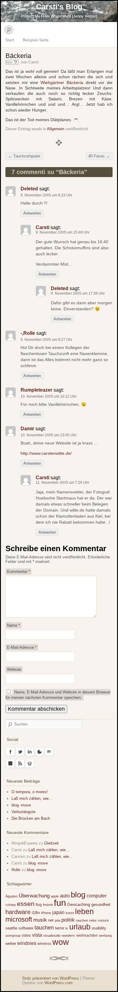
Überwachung (34, 896)
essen (25, 903)
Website (14, 669)
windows (26, 943)
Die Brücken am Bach (30, 818)
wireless (44, 944)
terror (59, 928)
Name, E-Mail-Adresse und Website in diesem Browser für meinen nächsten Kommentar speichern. (57, 695)
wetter (10, 943)
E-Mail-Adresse (22, 647)
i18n (36, 912)
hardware (18, 912)
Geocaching (78, 904)
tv (66, 928)
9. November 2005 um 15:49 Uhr (63, 232)
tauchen (44, 928)
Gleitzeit (51, 843)
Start (9, 39)
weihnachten (87, 935)
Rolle (15, 870)
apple (55, 896)
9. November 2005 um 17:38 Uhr (78, 293)
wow (60, 942)
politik (68, 920)
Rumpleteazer (36, 390)
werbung (105, 935)
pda (57, 920)
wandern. (68, 935)
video (26, 935)
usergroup (13, 935)
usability (99, 928)
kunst (70, 913)
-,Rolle (28, 333)
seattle (11, 928)
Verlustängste (23, 811)
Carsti (33, 62)
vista (37, 935)
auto (65, 896)
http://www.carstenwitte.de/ (46, 453)
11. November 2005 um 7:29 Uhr (62, 482)
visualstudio (52, 935)
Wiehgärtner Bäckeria (62, 82)
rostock (103, 920)
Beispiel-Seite (36, 39)
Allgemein (55, 129)
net (51, 920)
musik (40, 920)
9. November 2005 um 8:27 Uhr (46, 340)
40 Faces (99, 156)
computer (97, 895)
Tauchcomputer (24, 156)
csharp (10, 904)
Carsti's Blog (59, 6)
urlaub (79, 927)
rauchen (82, 920)
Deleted (29, 188)
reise (93, 920)
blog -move (21, 805)
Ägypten (11, 896)
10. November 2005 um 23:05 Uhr (49, 435)
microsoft (18, 919)
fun (60, 903)
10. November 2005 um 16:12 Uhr (49, 396)
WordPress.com (58, 983)
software (25, 928)
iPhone (46, 913)
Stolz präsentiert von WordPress (50, 978)
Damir (27, 428)
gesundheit (100, 904)
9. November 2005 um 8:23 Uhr (46, 195)
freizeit (48, 904)
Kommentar (18, 571)
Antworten (32, 213)
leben (84, 911)
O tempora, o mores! (29, 792)
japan (58, 912)
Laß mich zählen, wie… (32, 798)
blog (78, 894)
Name (13, 625)
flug (39, 905)
